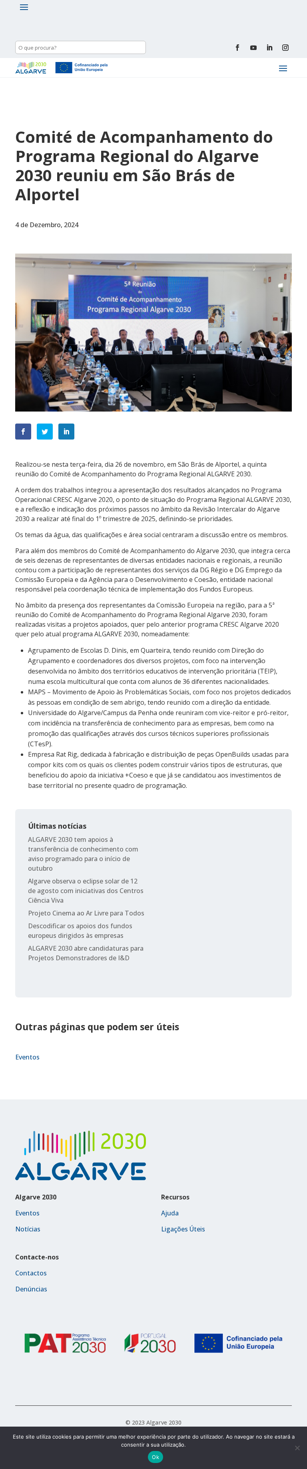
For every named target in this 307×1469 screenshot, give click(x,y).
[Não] (297, 1448)
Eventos (27, 1057)
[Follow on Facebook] (237, 47)
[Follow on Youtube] (253, 47)
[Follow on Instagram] (285, 47)
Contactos (31, 1273)
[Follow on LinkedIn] (269, 47)
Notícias (27, 1229)
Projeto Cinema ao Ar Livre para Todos (86, 913)
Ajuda (170, 1213)
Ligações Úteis (183, 1229)
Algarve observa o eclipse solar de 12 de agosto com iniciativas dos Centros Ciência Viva (86, 891)
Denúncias (31, 1289)
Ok (155, 1457)
